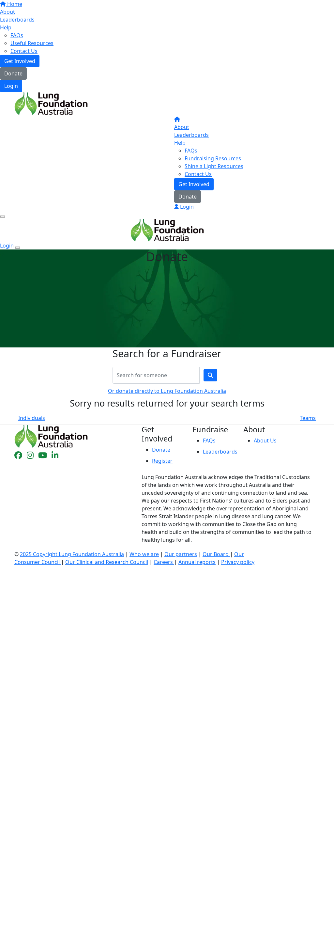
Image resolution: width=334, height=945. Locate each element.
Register (162, 460)
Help (5, 27)
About (7, 11)
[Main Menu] (2, 216)
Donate (13, 73)
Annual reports (197, 562)
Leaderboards (17, 19)
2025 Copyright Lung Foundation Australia (72, 554)
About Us (265, 440)
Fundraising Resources (213, 158)
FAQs (16, 35)
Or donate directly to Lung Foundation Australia (167, 390)
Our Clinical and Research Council (106, 562)
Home (14, 4)
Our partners (180, 554)
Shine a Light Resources (214, 166)
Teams (308, 418)
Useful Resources (31, 43)
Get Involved (19, 61)
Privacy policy (237, 562)
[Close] (17, 247)
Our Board (216, 554)
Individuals (31, 418)
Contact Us (24, 51)
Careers (164, 562)
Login (11, 85)
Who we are (144, 554)
